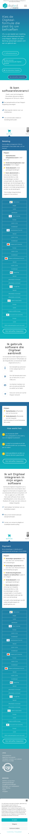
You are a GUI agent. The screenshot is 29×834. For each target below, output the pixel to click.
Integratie (5, 791)
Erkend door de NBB (8, 761)
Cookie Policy (10, 831)
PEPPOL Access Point (8, 781)
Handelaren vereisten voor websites (12, 759)
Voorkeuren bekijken (14, 828)
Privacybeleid (18, 831)
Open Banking (6, 788)
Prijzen (4, 789)
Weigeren (14, 824)
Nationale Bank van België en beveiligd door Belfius (17, 1)
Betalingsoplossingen (8, 782)
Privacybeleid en (6, 755)
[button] (26, 800)
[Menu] (25, 6)
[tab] (9, 132)
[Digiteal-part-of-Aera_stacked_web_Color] (12, 6)
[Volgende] (28, 129)
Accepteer (14, 820)
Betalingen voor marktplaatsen (10, 786)
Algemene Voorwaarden (8, 757)
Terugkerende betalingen (9, 784)
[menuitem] (25, 6)
